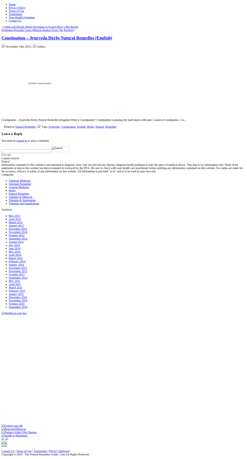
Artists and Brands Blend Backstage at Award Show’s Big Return (40, 26)
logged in (21, 140)
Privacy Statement (59, 451)
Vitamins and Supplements (24, 203)
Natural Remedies (25, 126)
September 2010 (18, 307)
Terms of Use (24, 451)
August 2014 (16, 241)
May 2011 (14, 281)
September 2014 (18, 238)
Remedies (110, 126)
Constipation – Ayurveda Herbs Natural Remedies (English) (56, 37)
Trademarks (40, 451)
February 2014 (17, 261)
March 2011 (15, 287)
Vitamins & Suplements (22, 200)
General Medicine (19, 187)
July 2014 (14, 245)
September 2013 (18, 277)
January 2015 (16, 225)
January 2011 (16, 294)
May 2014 (14, 251)
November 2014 (18, 232)
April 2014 (15, 254)
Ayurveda (53, 126)
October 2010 (16, 303)
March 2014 (16, 258)
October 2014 (16, 235)
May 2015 (14, 215)
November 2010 (18, 300)
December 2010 (18, 297)
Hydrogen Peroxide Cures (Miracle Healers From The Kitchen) (37, 30)
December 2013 (18, 267)
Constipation (68, 126)
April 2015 (15, 219)
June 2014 (14, 248)
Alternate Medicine (20, 180)
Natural (99, 126)
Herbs (90, 126)
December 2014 (18, 228)
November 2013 (18, 271)
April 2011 (15, 284)
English (81, 126)
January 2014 (16, 264)
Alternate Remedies (20, 184)
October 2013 (16, 274)
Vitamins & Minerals (20, 197)
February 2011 (17, 290)
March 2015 (16, 222)
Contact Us (7, 451)
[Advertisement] (12, 369)
